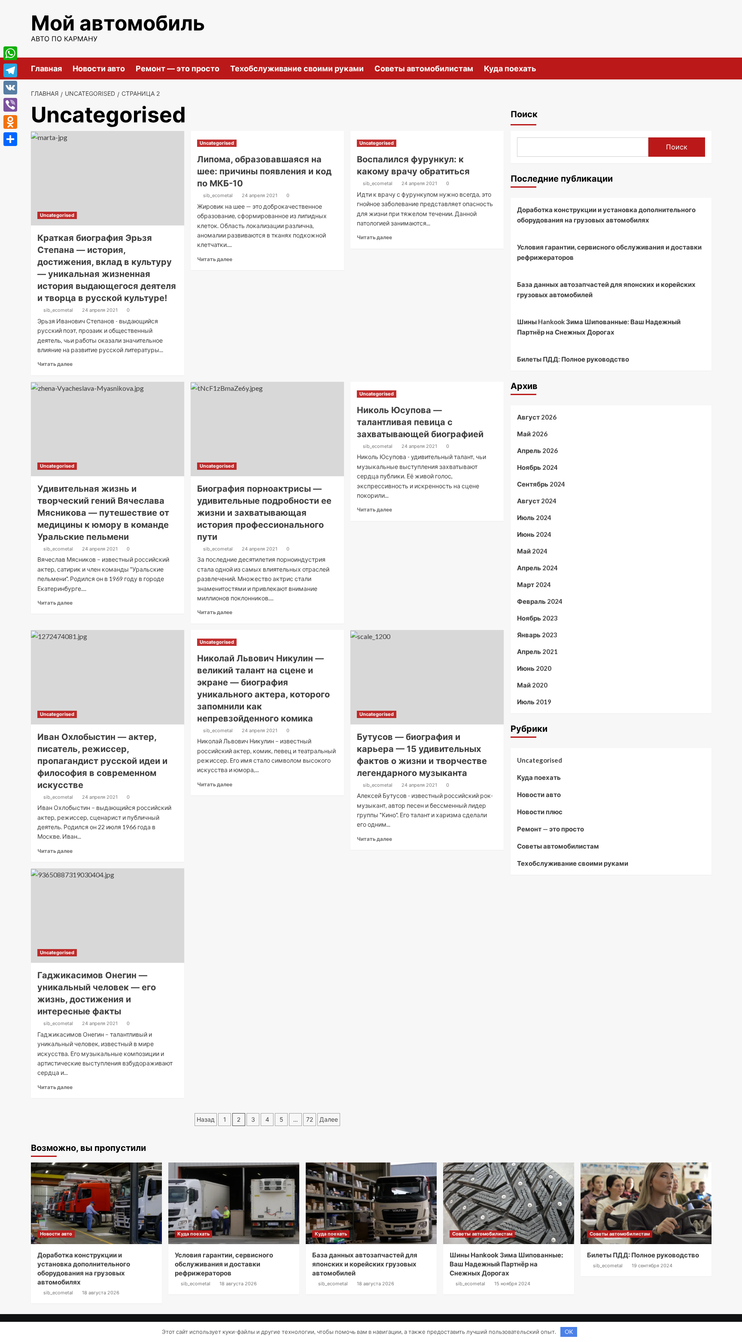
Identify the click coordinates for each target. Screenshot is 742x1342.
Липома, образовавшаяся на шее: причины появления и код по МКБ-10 (264, 171)
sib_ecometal (58, 310)
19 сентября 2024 (652, 1266)
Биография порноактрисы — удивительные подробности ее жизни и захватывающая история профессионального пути (264, 513)
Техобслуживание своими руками (297, 68)
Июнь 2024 (534, 534)
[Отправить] (10, 139)
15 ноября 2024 (512, 1284)
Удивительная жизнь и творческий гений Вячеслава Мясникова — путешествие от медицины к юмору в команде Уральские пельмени (103, 513)
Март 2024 (534, 584)
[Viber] (10, 104)
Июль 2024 (534, 517)
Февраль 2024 (540, 601)
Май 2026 (532, 434)
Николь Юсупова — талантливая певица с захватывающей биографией (420, 422)
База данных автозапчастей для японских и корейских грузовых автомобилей (606, 289)
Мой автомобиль (118, 23)
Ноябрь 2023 (537, 618)
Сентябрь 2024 (541, 484)
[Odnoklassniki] (10, 122)
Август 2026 (536, 417)
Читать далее (55, 364)
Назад (206, 1119)
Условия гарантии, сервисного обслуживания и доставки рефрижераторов (609, 252)
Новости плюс (540, 812)
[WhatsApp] (10, 53)
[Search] (706, 68)
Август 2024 (536, 501)
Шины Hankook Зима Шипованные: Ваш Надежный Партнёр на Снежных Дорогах (599, 327)
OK (569, 1331)
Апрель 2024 (537, 568)
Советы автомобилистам (423, 68)
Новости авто (99, 68)
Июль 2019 (534, 702)
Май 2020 (532, 685)
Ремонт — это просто (177, 68)
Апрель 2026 (537, 450)
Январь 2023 (537, 635)
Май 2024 (532, 551)
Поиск (524, 114)
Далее (328, 1119)
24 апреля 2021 (100, 310)
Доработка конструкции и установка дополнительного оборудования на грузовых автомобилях (606, 215)
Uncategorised (57, 215)
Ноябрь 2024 (537, 467)
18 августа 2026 (100, 1293)
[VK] (10, 87)
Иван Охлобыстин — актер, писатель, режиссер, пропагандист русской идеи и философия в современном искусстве (102, 761)
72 (309, 1119)
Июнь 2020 (534, 668)
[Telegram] (10, 70)
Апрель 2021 (537, 651)
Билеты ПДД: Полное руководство (573, 359)
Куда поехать (510, 68)
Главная (46, 68)
